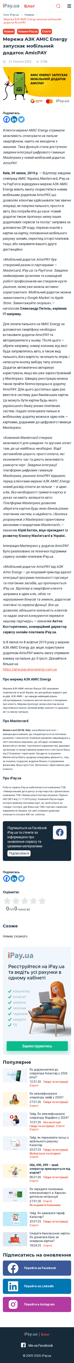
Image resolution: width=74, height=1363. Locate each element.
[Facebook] (6, 119)
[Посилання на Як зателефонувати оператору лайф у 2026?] (15, 1099)
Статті (46, 31)
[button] (58, 6)
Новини (9, 31)
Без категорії (52, 1122)
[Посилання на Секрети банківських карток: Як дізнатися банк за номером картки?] (15, 1239)
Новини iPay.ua (28, 31)
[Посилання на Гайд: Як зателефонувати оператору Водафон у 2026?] (15, 1119)
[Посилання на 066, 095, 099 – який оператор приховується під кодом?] (15, 1170)
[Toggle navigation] (69, 6)
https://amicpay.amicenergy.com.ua (30, 669)
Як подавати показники (45, 1205)
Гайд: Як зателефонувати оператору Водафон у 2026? (49, 1115)
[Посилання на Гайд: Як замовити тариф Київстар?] (15, 1218)
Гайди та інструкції (55, 1081)
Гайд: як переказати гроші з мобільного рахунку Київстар (49, 1141)
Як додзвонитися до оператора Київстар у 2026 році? (49, 1073)
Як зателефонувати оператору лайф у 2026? (47, 1095)
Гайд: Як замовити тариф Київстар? (47, 1215)
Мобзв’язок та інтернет (45, 1153)
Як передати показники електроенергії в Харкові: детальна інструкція (48, 1192)
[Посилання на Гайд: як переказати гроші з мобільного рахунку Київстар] (15, 1143)
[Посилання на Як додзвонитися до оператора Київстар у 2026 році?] (15, 1075)
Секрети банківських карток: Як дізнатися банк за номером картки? (50, 1237)
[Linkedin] (14, 119)
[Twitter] (21, 119)
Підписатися (19, 853)
